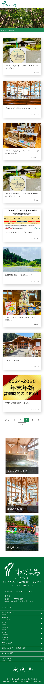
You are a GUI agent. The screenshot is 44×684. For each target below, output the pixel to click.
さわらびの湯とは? (8, 613)
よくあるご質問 (7, 654)
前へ (7, 420)
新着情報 (5, 628)
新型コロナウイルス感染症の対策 (14, 649)
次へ (22, 425)
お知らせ (11, 30)
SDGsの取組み (7, 643)
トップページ (6, 608)
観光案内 (5, 633)
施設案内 (6, 618)
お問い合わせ (6, 659)
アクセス (5, 638)
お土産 (4, 623)
